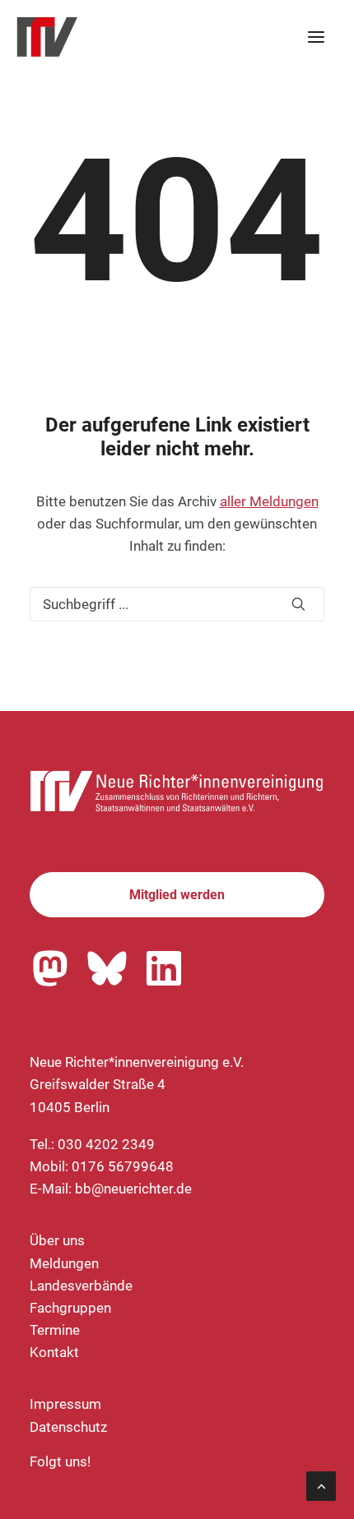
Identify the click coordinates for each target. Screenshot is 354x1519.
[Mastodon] (50, 968)
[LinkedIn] (163, 968)
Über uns (57, 1240)
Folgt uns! (60, 1461)
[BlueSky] (107, 968)
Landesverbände (81, 1285)
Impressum (65, 1404)
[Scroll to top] (321, 1484)
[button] (316, 37)
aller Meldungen (269, 501)
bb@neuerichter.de (133, 1188)
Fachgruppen (70, 1308)
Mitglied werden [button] (177, 895)
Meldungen (64, 1263)
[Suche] (177, 604)
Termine (55, 1330)
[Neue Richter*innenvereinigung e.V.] (159, 37)
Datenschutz (68, 1427)
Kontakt (54, 1352)
